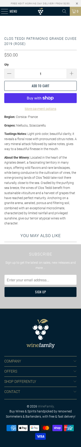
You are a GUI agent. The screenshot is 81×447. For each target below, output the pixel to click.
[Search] (64, 11)
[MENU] (2, 11)
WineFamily (46, 406)
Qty (6, 64)
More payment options (40, 109)
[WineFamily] (40, 11)
